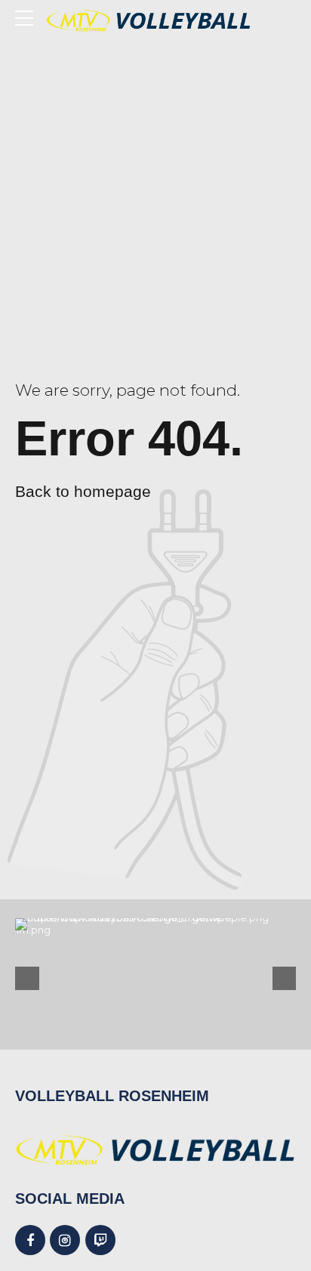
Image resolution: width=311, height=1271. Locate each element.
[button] (27, 979)
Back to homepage (83, 491)
